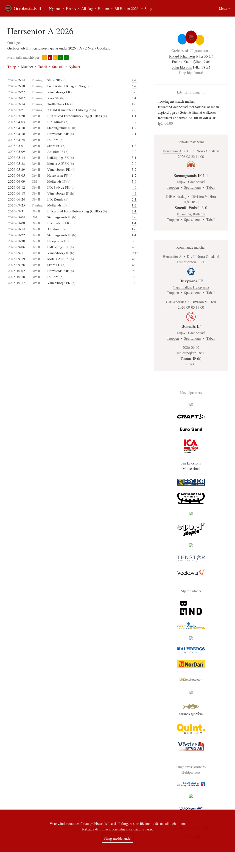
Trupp (11, 66)
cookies (73, 823)
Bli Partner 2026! (127, 8)
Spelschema (192, 187)
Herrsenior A (172, 150)
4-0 (134, 104)
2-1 (134, 133)
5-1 (134, 98)
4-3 (134, 193)
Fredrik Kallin (182, 61)
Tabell (42, 66)
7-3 (134, 217)
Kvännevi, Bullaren (191, 214)
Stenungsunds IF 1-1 (191, 175)
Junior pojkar (185, 352)
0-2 (134, 121)
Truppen (173, 187)
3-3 (134, 92)
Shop (148, 8)
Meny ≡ (224, 8)
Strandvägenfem (191, 713)
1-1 (134, 115)
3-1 (134, 157)
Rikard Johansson (182, 56)
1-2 (134, 127)
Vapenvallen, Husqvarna (191, 287)
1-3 (134, 145)
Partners (103, 8)
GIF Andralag (176, 196)
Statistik (58, 66)
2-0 (134, 163)
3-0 (134, 139)
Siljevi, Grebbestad (191, 181)
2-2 (134, 80)
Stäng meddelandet (117, 838)
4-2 (134, 86)
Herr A (71, 8)
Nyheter (74, 66)
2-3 (134, 109)
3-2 (134, 169)
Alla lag (87, 8)
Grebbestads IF (28, 8)
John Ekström (182, 67)
